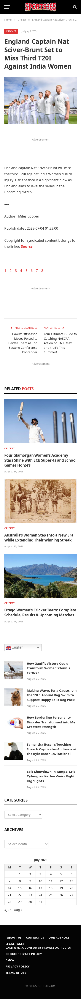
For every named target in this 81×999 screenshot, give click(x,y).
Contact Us (35, 937)
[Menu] (7, 7)
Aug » (18, 910)
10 (40, 881)
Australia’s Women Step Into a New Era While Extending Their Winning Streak (38, 538)
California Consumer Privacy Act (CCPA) (38, 948)
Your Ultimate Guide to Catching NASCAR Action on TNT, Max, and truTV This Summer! (60, 343)
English (17, 647)
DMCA (10, 960)
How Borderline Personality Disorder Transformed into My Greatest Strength (51, 722)
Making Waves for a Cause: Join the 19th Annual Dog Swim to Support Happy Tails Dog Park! (52, 695)
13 (71, 881)
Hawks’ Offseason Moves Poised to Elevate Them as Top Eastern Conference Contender (22, 343)
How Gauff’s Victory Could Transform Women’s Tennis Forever (48, 668)
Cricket (11, 31)
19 (61, 888)
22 (20, 895)
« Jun (7, 910)
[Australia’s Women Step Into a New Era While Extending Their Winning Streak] (40, 501)
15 (20, 888)
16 (30, 888)
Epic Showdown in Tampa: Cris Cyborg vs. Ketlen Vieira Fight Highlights (51, 776)
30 (30, 902)
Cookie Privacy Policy (24, 954)
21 (9, 895)
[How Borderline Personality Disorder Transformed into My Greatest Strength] (13, 724)
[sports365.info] (40, 7)
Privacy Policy (18, 966)
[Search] (74, 7)
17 (40, 888)
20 (71, 888)
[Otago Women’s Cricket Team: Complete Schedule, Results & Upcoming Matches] (40, 576)
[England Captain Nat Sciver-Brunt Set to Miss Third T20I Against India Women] (40, 100)
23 (30, 895)
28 (9, 902)
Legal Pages (15, 944)
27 (71, 895)
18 (50, 888)
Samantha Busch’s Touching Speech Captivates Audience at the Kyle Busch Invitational (52, 749)
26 (61, 895)
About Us (14, 937)
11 (50, 881)
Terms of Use (16, 973)
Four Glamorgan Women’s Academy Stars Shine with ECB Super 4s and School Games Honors (40, 460)
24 (40, 895)
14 (9, 888)
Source (26, 246)
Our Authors (59, 937)
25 (50, 895)
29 (20, 902)
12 (61, 881)
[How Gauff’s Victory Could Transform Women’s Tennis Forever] (13, 670)
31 (40, 902)
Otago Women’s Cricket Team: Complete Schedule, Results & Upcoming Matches (40, 612)
